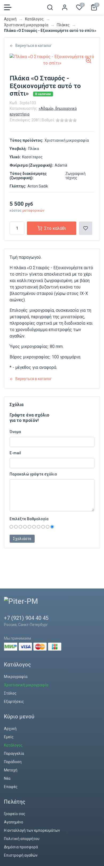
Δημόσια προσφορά (21, 847)
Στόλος (10, 693)
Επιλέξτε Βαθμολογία (29, 519)
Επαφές (11, 787)
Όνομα (15, 432)
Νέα (7, 778)
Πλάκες (63, 25)
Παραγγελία (14, 753)
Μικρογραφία (15, 676)
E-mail (15, 453)
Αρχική (10, 19)
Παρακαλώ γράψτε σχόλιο (33, 474)
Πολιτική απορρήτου (21, 839)
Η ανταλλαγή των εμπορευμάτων (32, 830)
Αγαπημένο (13, 822)
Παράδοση (13, 762)
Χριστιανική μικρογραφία (26, 25)
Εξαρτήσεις (14, 701)
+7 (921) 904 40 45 (26, 618)
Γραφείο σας (14, 814)
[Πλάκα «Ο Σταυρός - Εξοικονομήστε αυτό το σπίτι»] (52, 60)
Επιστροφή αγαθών (21, 855)
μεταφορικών (33, 210)
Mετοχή (10, 770)
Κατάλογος (34, 19)
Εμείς (9, 737)
